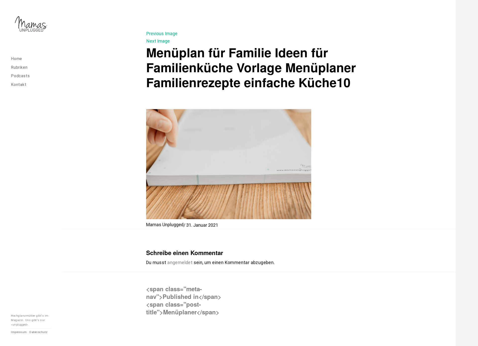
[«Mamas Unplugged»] (31, 25)
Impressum (19, 332)
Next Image (158, 41)
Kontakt (19, 84)
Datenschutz (38, 332)
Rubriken (19, 67)
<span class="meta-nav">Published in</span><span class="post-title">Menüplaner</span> (183, 300)
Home (16, 58)
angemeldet (179, 262)
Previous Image (162, 33)
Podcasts (20, 75)
